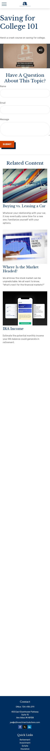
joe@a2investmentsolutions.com (25, 722)
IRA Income (13, 329)
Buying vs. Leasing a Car (24, 206)
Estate (25, 746)
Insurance (25, 749)
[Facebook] (20, 727)
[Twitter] (25, 727)
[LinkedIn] (29, 727)
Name (3, 86)
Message (4, 119)
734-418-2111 (28, 707)
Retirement (25, 740)
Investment (25, 743)
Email (3, 103)
